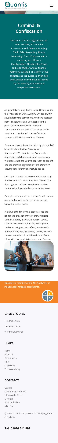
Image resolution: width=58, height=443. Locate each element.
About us (8, 354)
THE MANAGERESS (13, 332)
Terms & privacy (12, 369)
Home (7, 350)
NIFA (6, 361)
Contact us (9, 365)
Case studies (10, 358)
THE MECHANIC (12, 320)
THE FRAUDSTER (12, 326)
